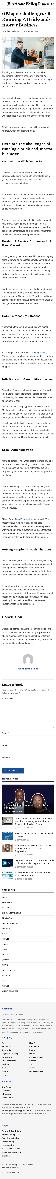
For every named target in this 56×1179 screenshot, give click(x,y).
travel (5, 986)
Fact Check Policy (10, 1138)
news (5, 965)
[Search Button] (52, 4)
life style (7, 955)
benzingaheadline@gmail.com (16, 1110)
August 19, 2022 (31, 31)
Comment (8, 698)
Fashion (6, 928)
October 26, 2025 (24, 879)
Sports (6, 975)
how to (6, 949)
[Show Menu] (3, 4)
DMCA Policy (8, 1145)
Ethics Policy (8, 1142)
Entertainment (10, 923)
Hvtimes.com (13, 1173)
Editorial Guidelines (10, 1167)
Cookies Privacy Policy (13, 1152)
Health (6, 939)
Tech (4, 981)
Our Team (7, 1087)
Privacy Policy (8, 1134)
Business (7, 902)
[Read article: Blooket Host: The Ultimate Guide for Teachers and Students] (7, 875)
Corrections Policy (11, 1149)
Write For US (8, 1098)
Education (7, 918)
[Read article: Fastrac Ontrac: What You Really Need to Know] (7, 836)
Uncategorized (10, 991)
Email (5, 745)
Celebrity (7, 908)
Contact (6, 1090)
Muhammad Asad (12, 31)
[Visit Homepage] (28, 4)
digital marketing (11, 913)
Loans (5, 960)
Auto (4, 897)
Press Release (10, 970)
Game (5, 934)
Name (6, 733)
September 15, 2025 (24, 867)
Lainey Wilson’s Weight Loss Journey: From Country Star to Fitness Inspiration (34, 848)
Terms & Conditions (11, 1131)
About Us (6, 1094)
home (5, 944)
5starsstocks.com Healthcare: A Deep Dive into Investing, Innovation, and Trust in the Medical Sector (33, 821)
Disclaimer (7, 1156)
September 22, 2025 (14, 812)
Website (6, 757)
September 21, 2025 (24, 855)
